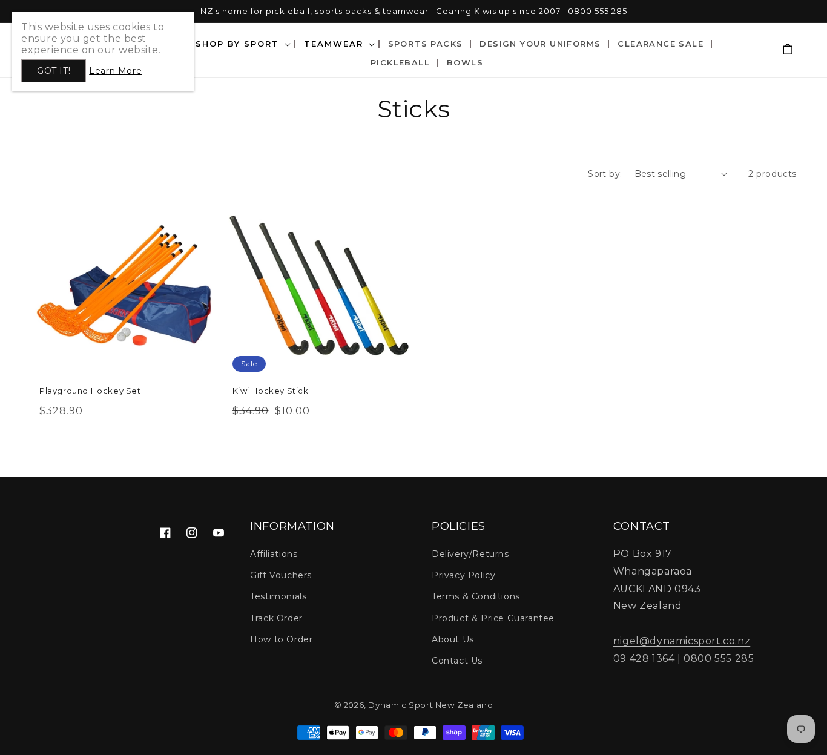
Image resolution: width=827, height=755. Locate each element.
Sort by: (605, 173)
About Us (453, 639)
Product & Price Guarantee (493, 618)
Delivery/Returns (470, 554)
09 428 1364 (644, 658)
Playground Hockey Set (90, 390)
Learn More (115, 70)
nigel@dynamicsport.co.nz (681, 641)
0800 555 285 (719, 658)
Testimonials (278, 596)
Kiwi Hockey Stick (270, 390)
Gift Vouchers (281, 575)
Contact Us (457, 660)
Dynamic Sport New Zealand (430, 705)
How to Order (281, 639)
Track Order (276, 618)
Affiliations (273, 554)
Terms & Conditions (476, 596)
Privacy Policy (463, 575)
